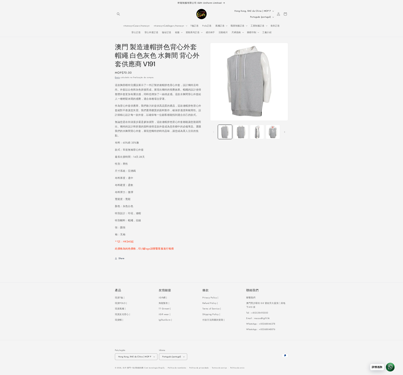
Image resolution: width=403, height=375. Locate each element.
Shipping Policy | (211, 314)
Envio (117, 77)
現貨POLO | (121, 303)
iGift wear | (164, 314)
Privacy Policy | (210, 297)
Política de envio (237, 367)
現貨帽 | (119, 319)
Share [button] (121, 258)
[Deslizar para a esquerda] (213, 132)
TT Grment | (165, 308)
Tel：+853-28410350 (257, 312)
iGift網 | (163, 297)
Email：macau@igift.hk (258, 318)
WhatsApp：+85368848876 (260, 329)
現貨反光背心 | (122, 314)
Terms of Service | (211, 308)
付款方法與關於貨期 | (213, 319)
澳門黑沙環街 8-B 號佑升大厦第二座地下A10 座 (265, 305)
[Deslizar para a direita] (284, 132)
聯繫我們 (250, 297)
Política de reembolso (177, 367)
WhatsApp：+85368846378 (260, 323)
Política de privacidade (199, 367)
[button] (118, 14)
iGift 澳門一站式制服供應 (133, 367)
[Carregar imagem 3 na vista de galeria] (257, 132)
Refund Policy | (210, 303)
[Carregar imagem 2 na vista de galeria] (241, 132)
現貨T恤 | (120, 297)
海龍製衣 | (164, 303)
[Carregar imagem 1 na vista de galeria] (225, 132)
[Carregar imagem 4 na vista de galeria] (273, 132)
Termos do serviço (219, 367)
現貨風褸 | (120, 308)
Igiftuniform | (165, 319)
